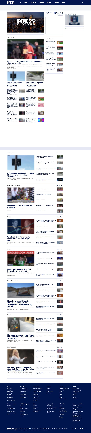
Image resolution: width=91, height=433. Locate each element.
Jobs (60, 416)
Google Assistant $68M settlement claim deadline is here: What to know (45, 307)
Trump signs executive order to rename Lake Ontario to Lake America (31, 112)
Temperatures (23, 394)
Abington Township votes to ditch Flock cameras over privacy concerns (15, 84)
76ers (61, 395)
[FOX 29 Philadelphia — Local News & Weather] (11, 2)
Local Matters (75, 398)
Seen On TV (35, 397)
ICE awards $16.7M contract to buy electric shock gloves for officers (12, 98)
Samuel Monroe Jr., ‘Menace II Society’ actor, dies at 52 (45, 357)
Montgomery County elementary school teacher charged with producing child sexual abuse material (12, 91)
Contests (9, 405)
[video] (41, 99)
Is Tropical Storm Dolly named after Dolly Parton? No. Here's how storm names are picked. (20, 369)
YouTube (74, 397)
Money (9, 315)
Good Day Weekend (37, 390)
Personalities (62, 413)
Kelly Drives (22, 411)
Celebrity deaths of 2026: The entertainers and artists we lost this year (45, 368)
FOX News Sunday (11, 400)
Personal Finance (36, 410)
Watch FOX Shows (11, 411)
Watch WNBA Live (76, 420)
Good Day (36, 386)
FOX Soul (74, 395)
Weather (22, 386)
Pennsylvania (10, 391)
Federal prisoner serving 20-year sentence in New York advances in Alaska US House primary (46, 221)
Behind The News (24, 408)
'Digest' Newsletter (37, 391)
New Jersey (9, 393)
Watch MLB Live (76, 409)
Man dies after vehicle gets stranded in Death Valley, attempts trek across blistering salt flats (19, 303)
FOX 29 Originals (24, 404)
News (8, 386)
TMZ (8, 410)
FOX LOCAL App (49, 405)
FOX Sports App (63, 398)
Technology (35, 411)
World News (9, 398)
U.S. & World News (12, 281)
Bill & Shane (22, 410)
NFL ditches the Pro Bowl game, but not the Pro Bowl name (45, 275)
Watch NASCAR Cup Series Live (78, 412)
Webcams (75, 394)
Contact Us (62, 407)
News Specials (75, 393)
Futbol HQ (62, 390)
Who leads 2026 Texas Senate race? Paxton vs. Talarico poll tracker (18, 239)
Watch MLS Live (76, 422)
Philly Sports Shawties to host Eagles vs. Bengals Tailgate (50, 69)
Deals (34, 408)
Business (35, 405)
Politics (9, 217)
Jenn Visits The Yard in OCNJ (41, 210)
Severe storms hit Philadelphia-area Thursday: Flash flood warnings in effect (35, 84)
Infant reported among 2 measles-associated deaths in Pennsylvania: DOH (31, 105)
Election (48, 388)
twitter (75, 429)
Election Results (49, 390)
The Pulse (22, 416)
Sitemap (61, 417)
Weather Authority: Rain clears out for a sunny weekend (31, 98)
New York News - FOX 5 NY (51, 409)
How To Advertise (63, 411)
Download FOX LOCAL (70, 14)
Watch (74, 386)
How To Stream (76, 388)
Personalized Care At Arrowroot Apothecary (19, 206)
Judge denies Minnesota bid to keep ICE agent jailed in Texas (45, 237)
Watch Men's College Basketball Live (77, 416)
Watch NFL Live (76, 405)
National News (10, 397)
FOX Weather (23, 391)
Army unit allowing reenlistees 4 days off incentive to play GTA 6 (46, 351)
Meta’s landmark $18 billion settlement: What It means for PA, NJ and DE (45, 180)
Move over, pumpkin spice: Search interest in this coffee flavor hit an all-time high (45, 290)
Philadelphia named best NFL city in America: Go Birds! (45, 264)
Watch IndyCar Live (76, 413)
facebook (73, 429)
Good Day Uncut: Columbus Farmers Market (44, 205)
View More (59, 153)
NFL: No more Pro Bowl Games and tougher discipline (44, 259)
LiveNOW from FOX (76, 391)
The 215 (22, 413)
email (83, 429)
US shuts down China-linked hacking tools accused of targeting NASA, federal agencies (46, 341)
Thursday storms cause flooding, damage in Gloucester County (50, 64)
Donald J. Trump (49, 391)
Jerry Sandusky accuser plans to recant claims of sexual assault (25, 62)
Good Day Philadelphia (13, 185)
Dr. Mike (35, 400)
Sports (9, 249)
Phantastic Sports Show (64, 388)
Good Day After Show (37, 388)
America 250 (9, 388)
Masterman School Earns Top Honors (43, 194)
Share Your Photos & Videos (11, 413)
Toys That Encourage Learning (42, 188)
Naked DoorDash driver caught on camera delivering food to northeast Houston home (12, 113)
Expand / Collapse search (83, 3)
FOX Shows (9, 407)
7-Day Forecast (23, 388)
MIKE (21, 405)
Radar (21, 393)
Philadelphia (49, 12)
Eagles (61, 391)
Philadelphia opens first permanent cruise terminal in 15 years (12, 119)
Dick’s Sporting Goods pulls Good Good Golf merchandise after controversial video (44, 330)
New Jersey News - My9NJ (51, 407)
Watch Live (35, 394)
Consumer (35, 407)
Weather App (23, 397)
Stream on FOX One (78, 404)
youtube (80, 429)
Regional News (50, 404)
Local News (10, 153)
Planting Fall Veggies (40, 199)
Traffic (34, 393)
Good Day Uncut (36, 398)
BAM (21, 407)
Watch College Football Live (77, 408)
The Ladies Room (24, 414)
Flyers (61, 393)
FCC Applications (63, 410)
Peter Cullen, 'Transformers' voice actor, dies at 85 (46, 361)
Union (61, 397)
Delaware (9, 394)
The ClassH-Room (11, 408)
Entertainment (11, 347)
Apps (61, 405)
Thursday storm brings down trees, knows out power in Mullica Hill (30, 90)
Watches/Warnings (24, 395)
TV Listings (62, 414)
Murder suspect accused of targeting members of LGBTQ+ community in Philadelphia (31, 120)
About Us (62, 404)
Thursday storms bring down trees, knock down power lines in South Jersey (51, 58)
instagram (78, 429)
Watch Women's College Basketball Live (77, 418)
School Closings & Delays (25, 390)
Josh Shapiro (49, 393)
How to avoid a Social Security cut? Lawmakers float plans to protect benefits (45, 243)
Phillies (61, 394)
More (63, 2)
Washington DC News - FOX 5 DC (51, 412)
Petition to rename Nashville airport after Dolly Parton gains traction (45, 373)
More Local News (10, 395)
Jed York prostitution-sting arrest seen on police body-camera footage (45, 270)
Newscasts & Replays (77, 390)
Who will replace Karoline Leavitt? (42, 225)
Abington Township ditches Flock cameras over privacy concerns (50, 53)
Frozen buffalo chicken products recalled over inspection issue (45, 335)
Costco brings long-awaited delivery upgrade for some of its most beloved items (45, 324)
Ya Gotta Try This (36, 395)
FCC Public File (62, 408)
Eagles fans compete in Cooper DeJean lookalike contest (50, 47)
